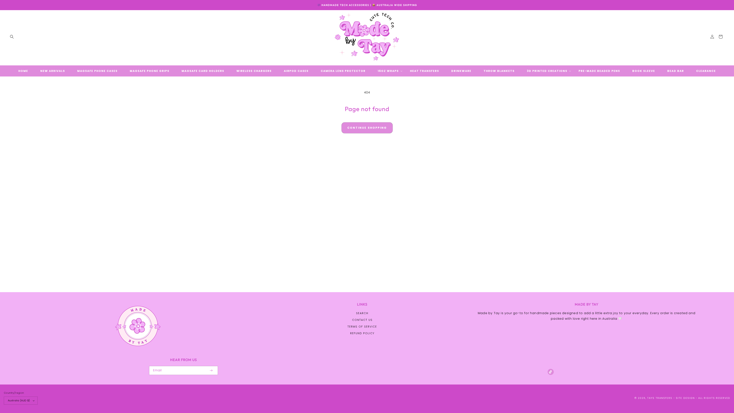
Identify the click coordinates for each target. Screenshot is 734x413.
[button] (12, 37)
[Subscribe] (211, 370)
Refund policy (362, 333)
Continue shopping (367, 128)
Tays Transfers (659, 398)
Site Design (685, 398)
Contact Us (362, 320)
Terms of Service (362, 326)
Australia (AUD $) (19, 400)
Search (362, 313)
